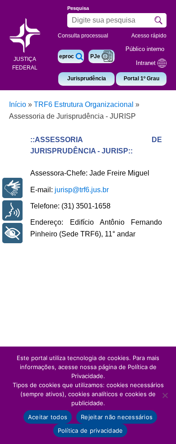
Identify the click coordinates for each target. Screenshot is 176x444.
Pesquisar (158, 20)
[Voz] (12, 210)
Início (17, 104)
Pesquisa (78, 8)
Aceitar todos (47, 417)
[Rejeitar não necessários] (164, 395)
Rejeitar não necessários (117, 417)
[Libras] (12, 188)
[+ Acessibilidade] (12, 233)
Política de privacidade (90, 430)
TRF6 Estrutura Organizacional (84, 104)
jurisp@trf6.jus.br (82, 190)
